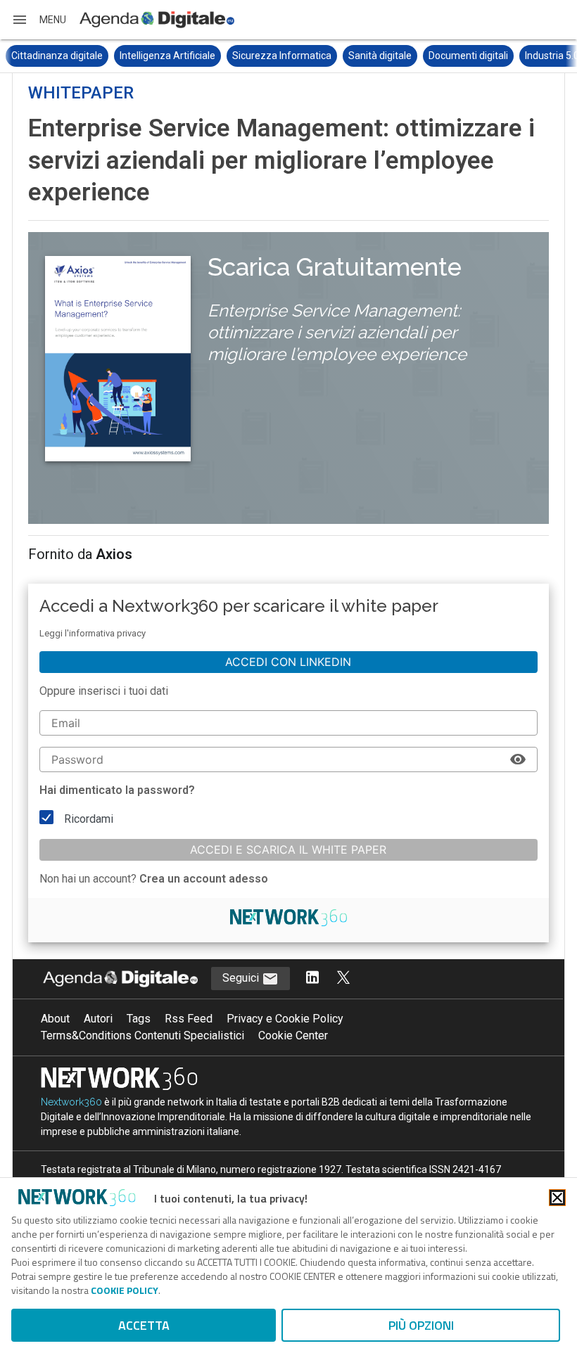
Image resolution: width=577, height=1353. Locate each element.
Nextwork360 (71, 1102)
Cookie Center (293, 1035)
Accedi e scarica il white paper (288, 849)
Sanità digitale (380, 55)
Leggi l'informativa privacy (92, 633)
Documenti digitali (468, 55)
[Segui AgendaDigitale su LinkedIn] (312, 978)
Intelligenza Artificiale (167, 55)
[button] (38, 19)
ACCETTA (144, 1325)
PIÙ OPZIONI (421, 1325)
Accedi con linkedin (288, 662)
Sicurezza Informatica (281, 55)
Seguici (242, 978)
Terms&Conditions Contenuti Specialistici (142, 1035)
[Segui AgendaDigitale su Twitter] (343, 978)
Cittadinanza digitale (57, 55)
